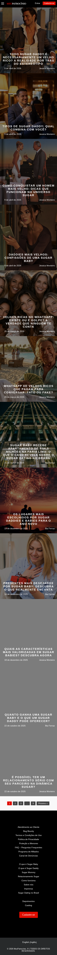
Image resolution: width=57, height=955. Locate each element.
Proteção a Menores (28, 843)
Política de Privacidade (28, 839)
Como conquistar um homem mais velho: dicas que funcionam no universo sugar (28, 190)
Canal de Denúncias (28, 856)
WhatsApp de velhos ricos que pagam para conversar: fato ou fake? (28, 389)
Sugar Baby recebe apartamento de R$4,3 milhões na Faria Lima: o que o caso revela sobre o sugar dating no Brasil (28, 452)
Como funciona (28, 880)
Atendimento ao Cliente (28, 827)
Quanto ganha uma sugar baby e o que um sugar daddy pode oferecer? (28, 718)
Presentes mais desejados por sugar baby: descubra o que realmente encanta (28, 586)
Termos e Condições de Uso (28, 835)
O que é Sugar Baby (28, 864)
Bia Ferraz (50, 463)
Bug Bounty (28, 831)
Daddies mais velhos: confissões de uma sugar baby (28, 257)
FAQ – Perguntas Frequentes (28, 847)
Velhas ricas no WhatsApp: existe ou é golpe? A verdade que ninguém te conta (28, 322)
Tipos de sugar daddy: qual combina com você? (28, 128)
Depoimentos (28, 901)
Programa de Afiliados (28, 851)
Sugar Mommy (28, 872)
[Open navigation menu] (2, 4)
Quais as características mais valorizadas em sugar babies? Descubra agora (28, 652)
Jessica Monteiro (47, 68)
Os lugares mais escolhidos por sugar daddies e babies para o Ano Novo (28, 519)
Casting (28, 905)
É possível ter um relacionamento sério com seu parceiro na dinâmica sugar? (28, 782)
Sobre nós (28, 884)
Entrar (37, 3)
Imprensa (28, 889)
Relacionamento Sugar (28, 876)
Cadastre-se (49, 3)
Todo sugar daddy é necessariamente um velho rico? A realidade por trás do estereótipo (28, 59)
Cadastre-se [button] (28, 915)
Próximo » (43, 803)
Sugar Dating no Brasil (28, 893)
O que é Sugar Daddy (28, 868)
